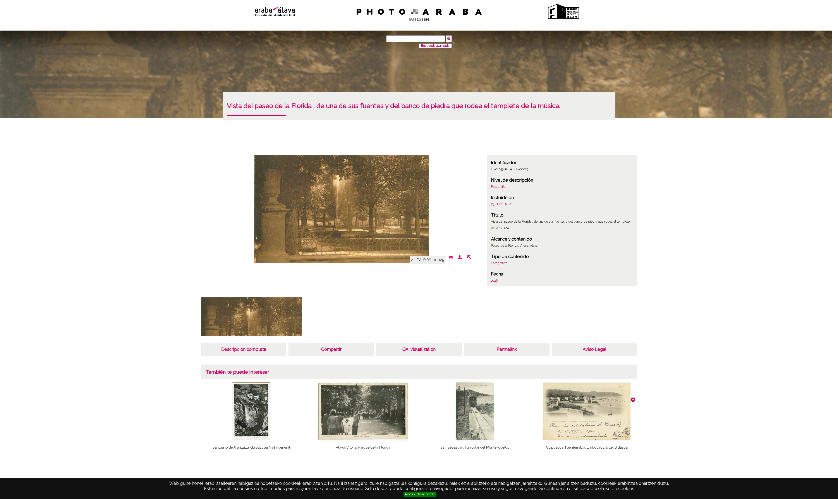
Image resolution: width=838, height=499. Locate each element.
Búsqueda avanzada (435, 45)
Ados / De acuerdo (420, 494)
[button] (633, 399)
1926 (494, 280)
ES (419, 19)
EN (426, 19)
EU (411, 19)
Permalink (507, 349)
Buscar (449, 38)
